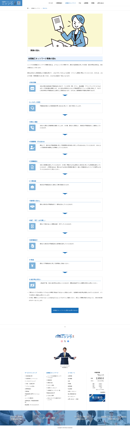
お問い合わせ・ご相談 (73, 399)
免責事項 (102, 392)
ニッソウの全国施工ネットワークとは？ (54, 376)
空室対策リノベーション (32, 378)
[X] (65, 341)
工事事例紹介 (59, 3)
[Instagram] (62, 341)
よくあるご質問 (50, 395)
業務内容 (50, 380)
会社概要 (70, 378)
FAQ (80, 3)
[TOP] (65, 326)
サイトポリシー (71, 396)
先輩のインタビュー (52, 387)
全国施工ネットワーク (70, 3)
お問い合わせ (100, 3)
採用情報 (70, 386)
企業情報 (86, 3)
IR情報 (92, 3)
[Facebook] (68, 341)
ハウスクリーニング (31, 381)
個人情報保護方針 (72, 394)
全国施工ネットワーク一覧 (54, 390)
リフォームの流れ (30, 386)
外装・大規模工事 (30, 383)
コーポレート (71, 372)
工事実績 (27, 391)
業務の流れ (50, 382)
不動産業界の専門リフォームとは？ (32, 394)
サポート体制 (51, 385)
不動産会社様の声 (50, 393)
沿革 (69, 381)
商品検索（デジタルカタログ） (32, 404)
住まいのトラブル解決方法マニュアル (54, 398)
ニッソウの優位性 (29, 398)
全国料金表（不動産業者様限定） (32, 401)
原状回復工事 (29, 376)
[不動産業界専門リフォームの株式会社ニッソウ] (11, 3)
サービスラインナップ (31, 372)
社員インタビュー (72, 391)
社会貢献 (70, 388)
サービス (51, 3)
